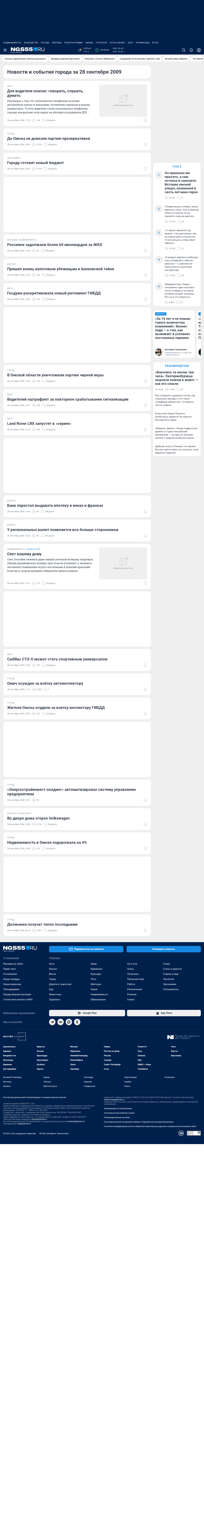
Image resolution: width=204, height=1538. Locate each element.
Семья (130, 999)
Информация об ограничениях (118, 1108)
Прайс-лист (9, 968)
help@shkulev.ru (24, 1124)
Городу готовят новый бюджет (35, 163)
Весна (52, 974)
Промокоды (143, 43)
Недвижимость (12, 43)
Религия (131, 994)
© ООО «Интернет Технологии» (54, 1133)
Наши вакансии (12, 984)
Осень (130, 968)
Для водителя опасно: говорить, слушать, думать (45, 93)
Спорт (166, 963)
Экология (168, 979)
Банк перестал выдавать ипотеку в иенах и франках (55, 505)
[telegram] (52, 1022)
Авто (52, 963)
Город (52, 979)
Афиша (89, 43)
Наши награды (11, 979)
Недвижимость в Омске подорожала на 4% (47, 842)
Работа (131, 984)
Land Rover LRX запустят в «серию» (39, 423)
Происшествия (135, 979)
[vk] (60, 1022)
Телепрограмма (73, 43)
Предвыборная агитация (17, 994)
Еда (51, 989)
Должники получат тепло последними (42, 924)
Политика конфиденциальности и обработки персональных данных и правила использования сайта (150, 1126)
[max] (69, 1022)
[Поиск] (183, 50)
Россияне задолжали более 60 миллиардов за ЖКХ (54, 244)
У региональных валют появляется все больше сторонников (62, 529)
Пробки (102, 50)
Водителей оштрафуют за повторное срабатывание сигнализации (67, 399)
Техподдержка (11, 989)
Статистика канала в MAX (18, 999)
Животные (55, 994)
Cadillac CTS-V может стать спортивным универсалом (57, 659)
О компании (10, 974)
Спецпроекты (171, 989)
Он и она (132, 963)
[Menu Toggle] (5, 50)
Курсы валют (117, 43)
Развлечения (134, 989)
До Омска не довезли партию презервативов (48, 138)
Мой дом (96, 984)
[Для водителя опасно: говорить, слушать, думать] (123, 101)
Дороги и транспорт (60, 984)
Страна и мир (170, 974)
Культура (96, 974)
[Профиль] (199, 50)
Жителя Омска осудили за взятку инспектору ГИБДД (56, 707)
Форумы (57, 43)
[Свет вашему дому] (123, 563)
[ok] (77, 1022)
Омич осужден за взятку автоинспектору (45, 683)
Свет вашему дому (24, 554)
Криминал (96, 968)
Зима (94, 963)
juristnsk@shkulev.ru (76, 1121)
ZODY (130, 43)
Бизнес (53, 968)
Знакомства (31, 43)
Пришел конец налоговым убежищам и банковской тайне (60, 269)
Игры (155, 43)
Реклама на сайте (13, 963)
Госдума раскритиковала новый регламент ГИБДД (54, 293)
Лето (93, 979)
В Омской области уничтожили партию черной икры (55, 375)
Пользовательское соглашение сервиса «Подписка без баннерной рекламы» (139, 1122)
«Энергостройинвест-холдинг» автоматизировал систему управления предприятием (71, 791)
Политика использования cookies (119, 1113)
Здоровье (54, 999)
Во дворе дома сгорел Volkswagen (38, 818)
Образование (98, 999)
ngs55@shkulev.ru (39, 1119)
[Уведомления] (191, 50)
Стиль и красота (172, 968)
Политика (132, 974)
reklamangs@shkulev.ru (114, 1100)
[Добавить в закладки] (145, 120)
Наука (94, 989)
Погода (45, 43)
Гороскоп (101, 43)
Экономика (169, 984)
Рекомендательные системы (117, 1117)
